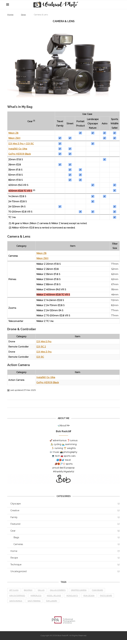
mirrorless (36, 596)
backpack (28, 590)
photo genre (106, 596)
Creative (65, 510)
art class (13, 590)
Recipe (65, 557)
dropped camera (78, 590)
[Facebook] (108, 4)
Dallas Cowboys (58, 590)
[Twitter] (111, 4)
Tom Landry (51, 601)
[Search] (119, 4)
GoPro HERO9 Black (19, 153)
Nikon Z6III (14, 138)
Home (10, 14)
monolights (72, 596)
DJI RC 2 (41, 346)
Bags (66, 537)
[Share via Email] (67, 403)
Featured (65, 524)
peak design (88, 596)
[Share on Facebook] (62, 403)
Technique (65, 564)
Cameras (66, 544)
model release (54, 596)
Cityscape (65, 503)
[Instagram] (114, 4)
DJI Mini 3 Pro (44, 351)
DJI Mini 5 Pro (43, 341)
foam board (97, 590)
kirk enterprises (17, 596)
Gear (23, 14)
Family (65, 517)
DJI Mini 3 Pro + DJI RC (21, 143)
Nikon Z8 (13, 133)
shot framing (34, 601)
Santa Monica (15, 601)
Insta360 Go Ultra (17, 148)
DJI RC (40, 356)
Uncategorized (65, 571)
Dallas (41, 590)
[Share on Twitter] (65, 403)
